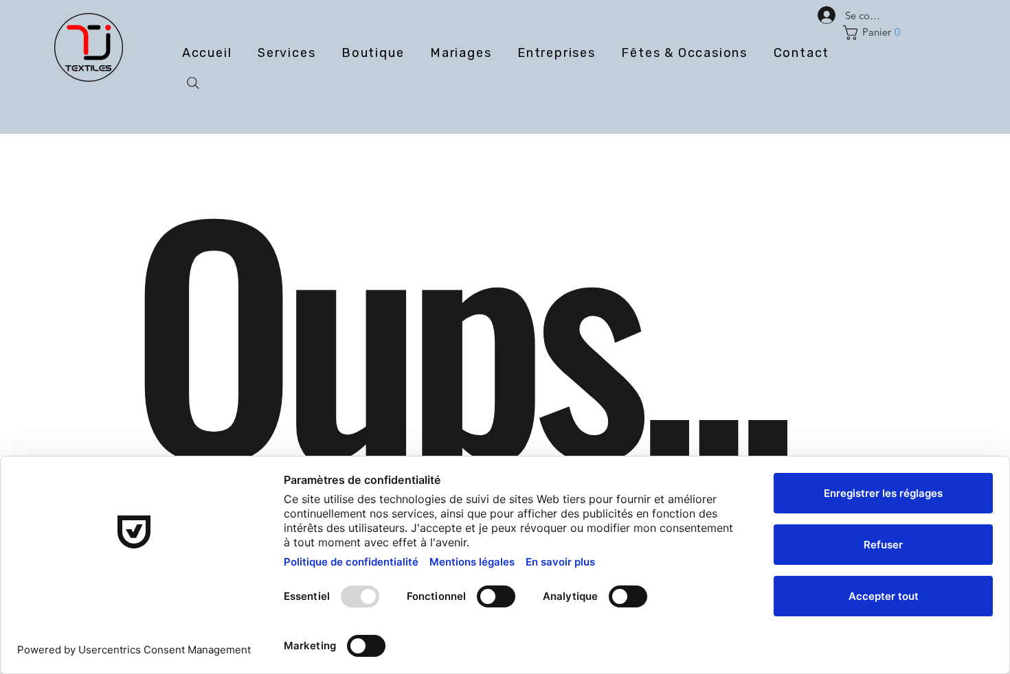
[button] (874, 32)
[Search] (193, 83)
